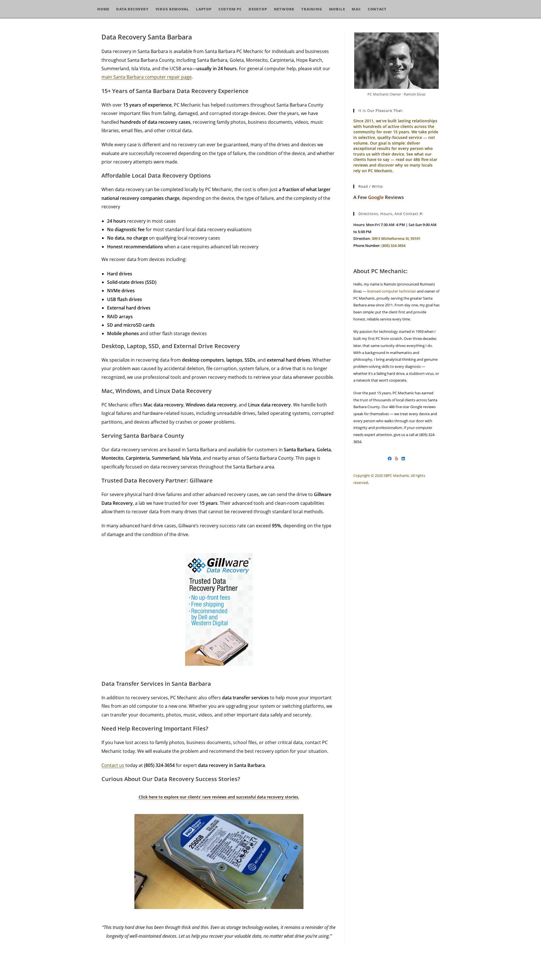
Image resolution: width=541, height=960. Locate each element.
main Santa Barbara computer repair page (146, 77)
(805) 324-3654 (393, 245)
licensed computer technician (391, 291)
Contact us (112, 765)
